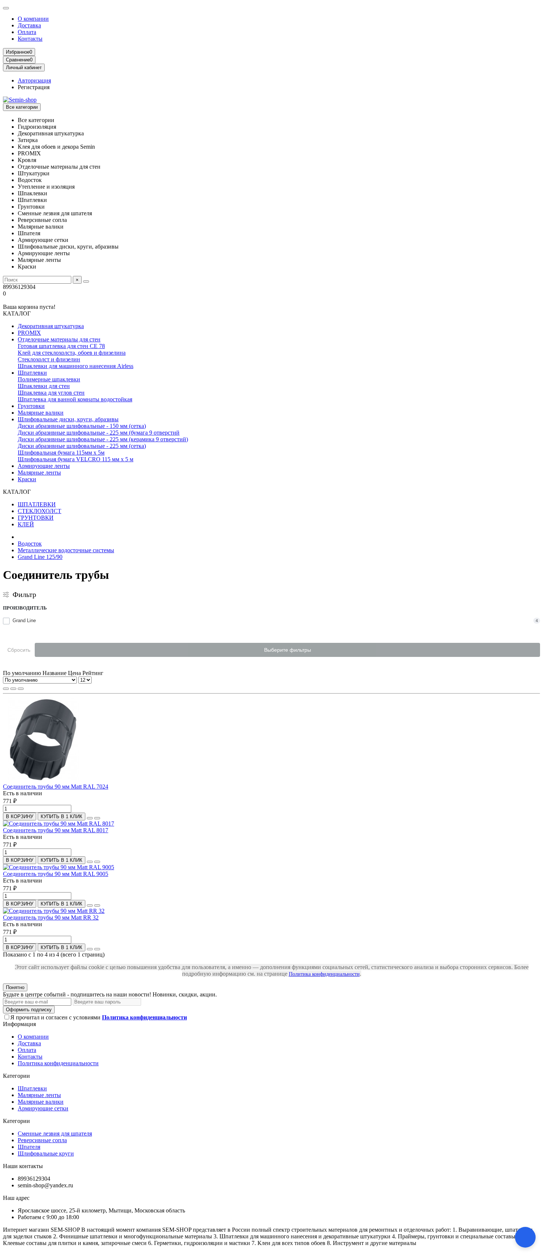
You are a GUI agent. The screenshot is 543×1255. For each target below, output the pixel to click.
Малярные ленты (39, 472)
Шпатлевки (32, 373)
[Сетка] (6, 689)
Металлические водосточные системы (66, 550)
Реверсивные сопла (42, 1140)
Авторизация (34, 80)
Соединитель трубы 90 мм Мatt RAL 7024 (55, 786)
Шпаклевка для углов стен (51, 392)
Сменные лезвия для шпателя (55, 1133)
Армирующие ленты (44, 466)
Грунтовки (31, 406)
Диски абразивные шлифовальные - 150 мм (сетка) (82, 426)
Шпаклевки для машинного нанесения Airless (75, 366)
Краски (27, 479)
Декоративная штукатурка (51, 326)
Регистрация (33, 87)
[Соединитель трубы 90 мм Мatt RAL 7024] (43, 780)
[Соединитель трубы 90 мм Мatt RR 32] (54, 911)
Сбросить (18, 650)
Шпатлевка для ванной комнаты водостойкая (75, 399)
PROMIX (29, 333)
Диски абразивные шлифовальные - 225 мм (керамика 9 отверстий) (103, 439)
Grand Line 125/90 (40, 557)
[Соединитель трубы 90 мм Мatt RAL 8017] (58, 823)
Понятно (15, 987)
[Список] (13, 689)
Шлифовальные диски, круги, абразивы (68, 419)
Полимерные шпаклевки (49, 379)
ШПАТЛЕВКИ (37, 504)
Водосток (30, 543)
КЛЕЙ (26, 524)
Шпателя (29, 1147)
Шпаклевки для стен (44, 386)
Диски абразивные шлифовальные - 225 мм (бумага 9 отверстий (99, 432)
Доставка (29, 25)
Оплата (27, 32)
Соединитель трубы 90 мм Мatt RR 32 (51, 917)
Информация (19, 1024)
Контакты (30, 39)
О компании (33, 19)
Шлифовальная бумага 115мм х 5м (61, 452)
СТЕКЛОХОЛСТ (39, 511)
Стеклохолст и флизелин (49, 359)
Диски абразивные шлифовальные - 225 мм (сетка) (82, 446)
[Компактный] (21, 689)
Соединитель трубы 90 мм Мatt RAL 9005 (55, 874)
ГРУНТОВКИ (36, 518)
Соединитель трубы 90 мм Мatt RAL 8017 (55, 830)
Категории (16, 1076)
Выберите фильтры (287, 650)
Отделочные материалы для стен (59, 339)
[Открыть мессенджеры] (525, 1237)
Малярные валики (41, 412)
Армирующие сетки (43, 1108)
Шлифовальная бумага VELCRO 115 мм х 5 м (75, 459)
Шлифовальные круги (46, 1153)
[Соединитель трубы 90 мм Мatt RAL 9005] (58, 867)
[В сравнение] (97, 818)
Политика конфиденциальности (324, 974)
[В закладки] (90, 818)
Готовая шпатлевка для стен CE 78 (61, 346)
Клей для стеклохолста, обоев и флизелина (72, 353)
